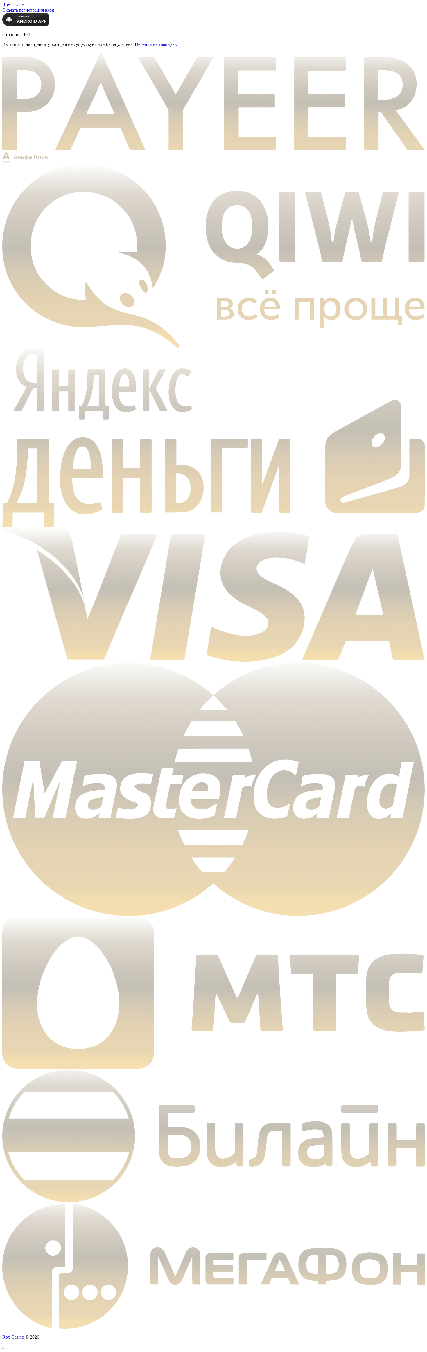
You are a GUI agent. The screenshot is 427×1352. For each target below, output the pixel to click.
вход (49, 10)
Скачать (10, 10)
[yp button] (4, 1348)
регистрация (31, 10)
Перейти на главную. (156, 44)
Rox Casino (13, 4)
